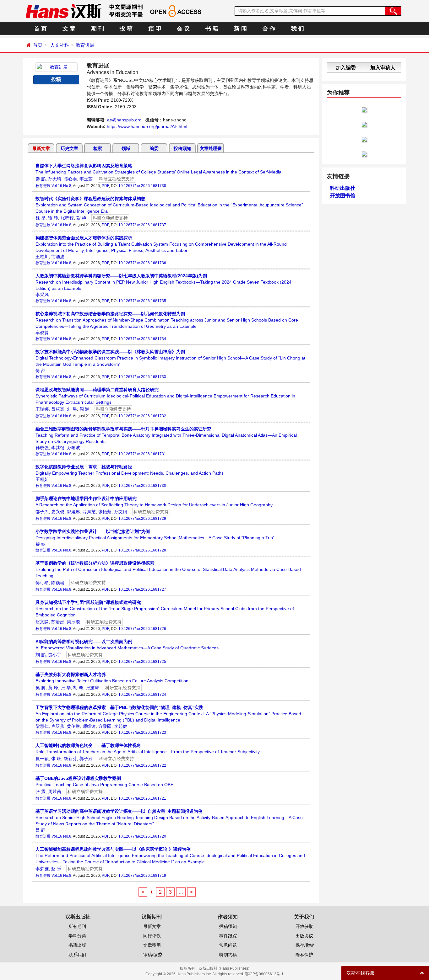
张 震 (40, 791)
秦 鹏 (40, 178)
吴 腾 (40, 687)
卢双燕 (57, 726)
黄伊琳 (73, 726)
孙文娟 (120, 511)
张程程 (67, 218)
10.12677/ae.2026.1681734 (142, 339)
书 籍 (211, 28)
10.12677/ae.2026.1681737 (142, 225)
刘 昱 (72, 409)
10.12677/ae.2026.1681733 (142, 377)
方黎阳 (104, 726)
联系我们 (77, 954)
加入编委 (346, 67)
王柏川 (42, 256)
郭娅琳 (73, 511)
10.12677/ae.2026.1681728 (142, 550)
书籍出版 (77, 945)
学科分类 (77, 935)
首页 (37, 45)
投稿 (56, 79)
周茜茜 (54, 791)
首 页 (40, 28)
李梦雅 (42, 868)
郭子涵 (86, 758)
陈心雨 (70, 178)
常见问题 (228, 945)
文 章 (68, 28)
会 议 (183, 28)
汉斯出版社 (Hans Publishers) (224, 968)
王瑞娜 (42, 409)
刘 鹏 (40, 654)
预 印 (154, 28)
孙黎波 (73, 447)
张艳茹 (104, 511)
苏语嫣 (57, 621)
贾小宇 (54, 654)
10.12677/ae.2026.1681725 (142, 661)
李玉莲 (86, 178)
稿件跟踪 (228, 935)
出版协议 (304, 935)
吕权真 (57, 409)
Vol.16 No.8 (61, 186)
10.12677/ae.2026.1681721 (142, 798)
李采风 (42, 294)
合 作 (269, 28)
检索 (97, 148)
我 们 (297, 28)
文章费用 (152, 945)
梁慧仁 (42, 726)
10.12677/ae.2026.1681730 (142, 485)
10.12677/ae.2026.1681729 (142, 518)
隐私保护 (304, 954)
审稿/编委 (152, 954)
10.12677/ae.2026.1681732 (142, 416)
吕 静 (40, 830)
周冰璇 (73, 621)
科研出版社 (342, 188)
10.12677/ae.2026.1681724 (142, 694)
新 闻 (240, 28)
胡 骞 (78, 687)
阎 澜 (84, 409)
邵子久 (42, 511)
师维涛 (89, 726)
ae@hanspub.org (124, 119)
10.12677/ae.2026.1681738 (142, 186)
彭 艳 (81, 218)
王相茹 (42, 479)
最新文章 (41, 148)
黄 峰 (53, 687)
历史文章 (69, 148)
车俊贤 (42, 332)
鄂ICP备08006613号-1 (264, 974)
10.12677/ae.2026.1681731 (142, 454)
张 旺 (56, 758)
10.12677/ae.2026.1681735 (142, 301)
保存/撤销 (305, 945)
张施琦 (92, 687)
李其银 (57, 447)
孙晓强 (42, 447)
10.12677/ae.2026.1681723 (142, 732)
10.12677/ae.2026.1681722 (142, 765)
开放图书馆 (342, 195)
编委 (154, 148)
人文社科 (59, 45)
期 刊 (97, 28)
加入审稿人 (382, 67)
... (181, 892)
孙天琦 (54, 178)
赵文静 (42, 621)
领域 (126, 148)
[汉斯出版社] (63, 10)
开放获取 (304, 926)
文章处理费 (211, 148)
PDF (105, 186)
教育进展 (85, 45)
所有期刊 (77, 926)
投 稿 (126, 28)
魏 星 (40, 218)
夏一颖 (42, 758)
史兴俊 (57, 511)
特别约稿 (228, 954)
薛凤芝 (89, 511)
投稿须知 (182, 148)
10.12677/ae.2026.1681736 (142, 263)
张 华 (66, 687)
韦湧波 (57, 256)
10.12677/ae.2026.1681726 (142, 628)
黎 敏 (40, 543)
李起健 (120, 726)
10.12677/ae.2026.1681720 (142, 836)
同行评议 (152, 935)
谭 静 (53, 218)
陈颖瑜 (57, 582)
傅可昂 (42, 582)
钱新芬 (70, 758)
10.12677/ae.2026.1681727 (142, 589)
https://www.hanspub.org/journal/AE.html (147, 126)
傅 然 (40, 370)
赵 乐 (56, 868)
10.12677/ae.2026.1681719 (142, 875)
